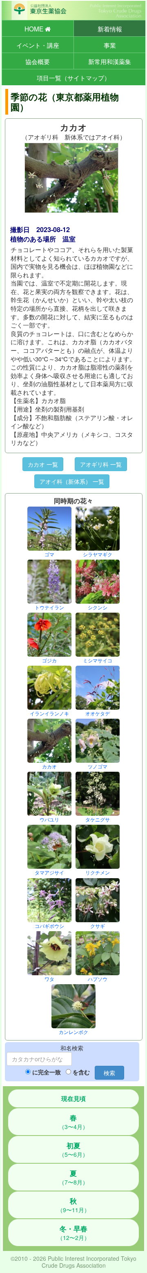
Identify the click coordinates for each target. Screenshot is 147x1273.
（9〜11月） (73, 1205)
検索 (109, 1073)
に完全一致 (46, 1072)
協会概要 (37, 61)
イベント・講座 (37, 44)
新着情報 (110, 28)
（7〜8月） (73, 1177)
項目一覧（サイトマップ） (73, 77)
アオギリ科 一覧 (101, 464)
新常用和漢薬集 (109, 61)
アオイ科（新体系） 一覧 (72, 481)
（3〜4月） (73, 1122)
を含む (81, 1072)
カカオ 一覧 (43, 464)
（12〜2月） (73, 1233)
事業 (110, 44)
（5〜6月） (73, 1149)
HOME (34, 28)
